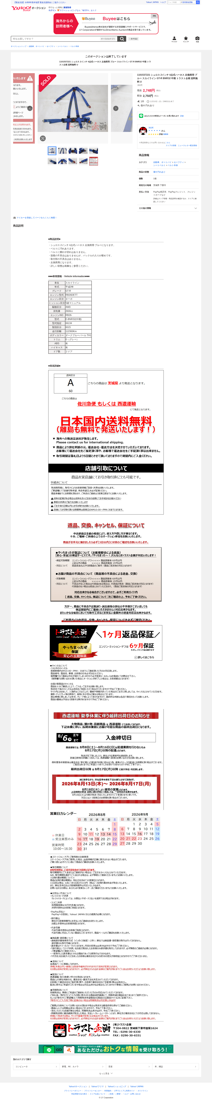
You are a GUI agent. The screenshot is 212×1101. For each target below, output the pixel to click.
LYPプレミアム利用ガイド (124, 1091)
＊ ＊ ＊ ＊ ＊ (154, 131)
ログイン (52, 10)
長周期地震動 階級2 (189, 2)
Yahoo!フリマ (97, 1086)
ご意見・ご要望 (114, 1094)
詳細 (182, 116)
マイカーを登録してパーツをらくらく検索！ (37, 217)
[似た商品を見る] (43, 138)
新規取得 (67, 7)
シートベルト (63, 46)
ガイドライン (143, 1091)
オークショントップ (18, 46)
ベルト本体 (74, 46)
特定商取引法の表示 (79, 1094)
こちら (167, 143)
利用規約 (107, 1091)
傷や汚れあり (159, 172)
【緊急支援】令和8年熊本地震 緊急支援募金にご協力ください (40, 2)
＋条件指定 (133, 39)
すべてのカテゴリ (108, 39)
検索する (122, 39)
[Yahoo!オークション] (29, 7)
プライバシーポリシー (72, 1091)
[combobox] (55, 38)
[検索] (198, 2)
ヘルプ (163, 2)
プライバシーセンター (93, 1091)
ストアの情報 (171, 145)
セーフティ (51, 46)
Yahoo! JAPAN (152, 2)
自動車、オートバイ (36, 46)
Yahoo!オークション (78, 1086)
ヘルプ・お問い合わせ (132, 1094)
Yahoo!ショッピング (117, 1086)
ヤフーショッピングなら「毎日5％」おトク (78, 10)
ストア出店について (97, 1094)
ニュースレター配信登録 (187, 145)
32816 (165, 134)
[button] (168, 208)
